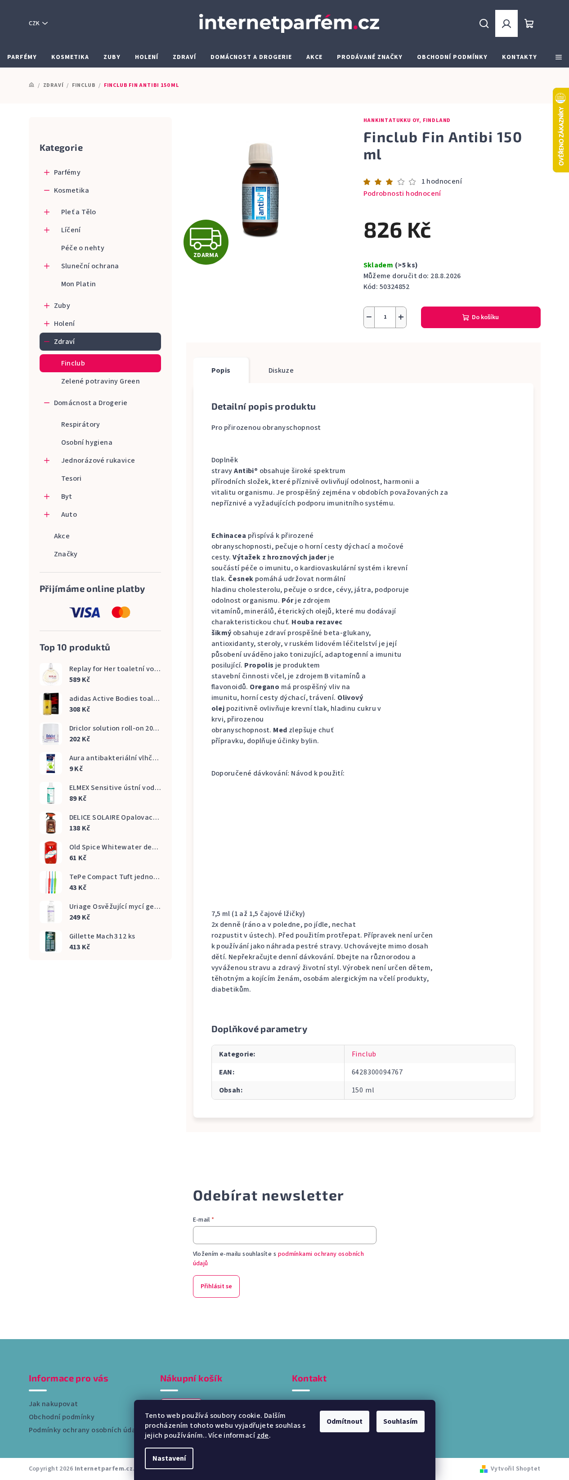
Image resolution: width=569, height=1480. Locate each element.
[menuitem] (22, 57)
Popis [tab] (221, 370)
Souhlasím (400, 1421)
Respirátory (80, 424)
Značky (66, 554)
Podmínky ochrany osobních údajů (85, 1430)
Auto (69, 514)
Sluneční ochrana (90, 266)
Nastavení (169, 1458)
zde (263, 1435)
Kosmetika (72, 190)
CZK (34, 23)
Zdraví (64, 342)
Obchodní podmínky (62, 1417)
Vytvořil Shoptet (515, 1468)
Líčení (71, 230)
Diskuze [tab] (281, 370)
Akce (62, 536)
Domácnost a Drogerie (91, 403)
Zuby (62, 306)
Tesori (71, 478)
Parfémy (67, 172)
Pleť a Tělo (78, 212)
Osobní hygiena (87, 442)
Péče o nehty (83, 248)
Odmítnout (345, 1421)
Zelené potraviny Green (100, 381)
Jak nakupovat (53, 1404)
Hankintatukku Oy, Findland (407, 120)
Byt (66, 496)
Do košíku (485, 317)
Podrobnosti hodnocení (402, 194)
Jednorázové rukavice (98, 460)
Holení (64, 324)
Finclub (73, 363)
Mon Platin (78, 284)
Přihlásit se (216, 1286)
